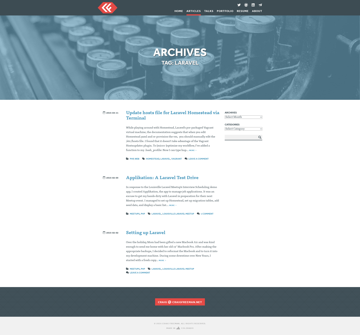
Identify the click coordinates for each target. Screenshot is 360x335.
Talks (208, 11)
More (192, 150)
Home (179, 11)
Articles (193, 11)
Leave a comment (198, 158)
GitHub (246, 5)
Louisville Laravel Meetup (178, 213)
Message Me (260, 5)
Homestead (152, 158)
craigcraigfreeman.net (180, 302)
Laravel (165, 158)
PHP (132, 158)
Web (137, 158)
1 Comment (207, 213)
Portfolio (225, 11)
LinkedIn (253, 5)
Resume (243, 11)
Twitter (239, 5)
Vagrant (176, 158)
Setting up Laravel (145, 233)
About (257, 11)
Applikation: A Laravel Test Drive (162, 178)
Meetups (135, 213)
